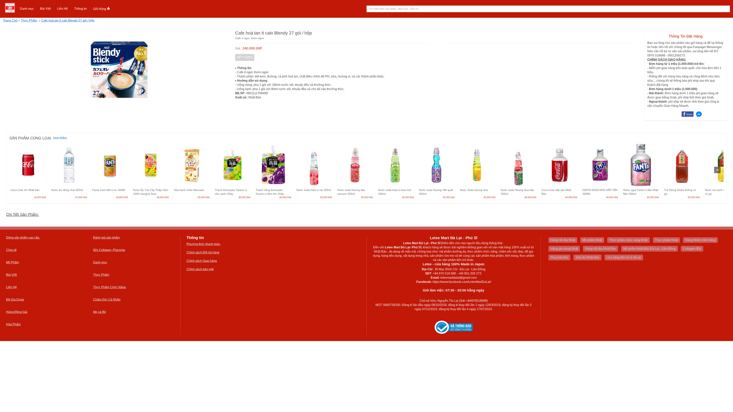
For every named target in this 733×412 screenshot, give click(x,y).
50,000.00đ (694, 197)
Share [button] (689, 114)
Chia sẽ (11, 250)
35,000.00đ (203, 197)
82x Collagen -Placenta (109, 250)
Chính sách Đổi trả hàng (202, 252)
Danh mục (100, 262)
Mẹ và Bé (99, 312)
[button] (27, 8)
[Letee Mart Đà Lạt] (10, 8)
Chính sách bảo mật (200, 269)
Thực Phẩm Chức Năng (109, 287)
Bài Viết (11, 274)
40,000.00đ (571, 197)
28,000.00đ (163, 197)
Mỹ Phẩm (12, 262)
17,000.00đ (81, 197)
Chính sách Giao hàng (201, 260)
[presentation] (717, 170)
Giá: (238, 48)
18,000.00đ (122, 197)
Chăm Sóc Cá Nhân (106, 299)
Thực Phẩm (29, 20)
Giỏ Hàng (99, 8)
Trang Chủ (10, 20)
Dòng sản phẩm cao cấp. (23, 237)
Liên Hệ (62, 8)
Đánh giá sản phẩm (106, 237)
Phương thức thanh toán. (203, 244)
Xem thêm (60, 138)
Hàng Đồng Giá (16, 312)
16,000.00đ (40, 197)
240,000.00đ (252, 48)
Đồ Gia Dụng (15, 299)
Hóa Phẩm (13, 324)
